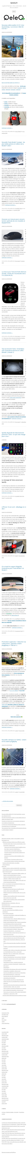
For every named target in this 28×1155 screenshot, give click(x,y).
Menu (14, 11)
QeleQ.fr (14, 3)
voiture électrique (5, 1023)
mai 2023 (4, 1047)
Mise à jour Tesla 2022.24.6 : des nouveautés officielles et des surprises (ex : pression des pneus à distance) (13, 1134)
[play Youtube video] (14, 118)
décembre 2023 (5, 1046)
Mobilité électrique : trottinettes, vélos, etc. (11, 903)
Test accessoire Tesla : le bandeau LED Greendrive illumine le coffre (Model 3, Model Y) (13, 350)
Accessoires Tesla (18, 631)
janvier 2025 (4, 1033)
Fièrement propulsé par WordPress (9, 1152)
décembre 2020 (5, 1084)
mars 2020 (4, 1093)
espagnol (20, 88)
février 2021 (4, 1080)
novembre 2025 (5, 1032)
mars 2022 (4, 1065)
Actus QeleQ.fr (18, 131)
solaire (16, 730)
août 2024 (4, 1040)
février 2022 (4, 1067)
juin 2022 (4, 1060)
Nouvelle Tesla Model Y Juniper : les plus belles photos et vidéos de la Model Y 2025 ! (13, 144)
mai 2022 (4, 1061)
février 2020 (4, 1094)
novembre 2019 (5, 1100)
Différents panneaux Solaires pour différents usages (14, 842)
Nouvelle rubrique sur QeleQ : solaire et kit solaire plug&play (14, 740)
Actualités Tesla (18, 208)
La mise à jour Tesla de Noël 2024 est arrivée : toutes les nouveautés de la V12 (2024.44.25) (14, 273)
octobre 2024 (4, 1037)
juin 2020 (4, 1089)
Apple (16, 555)
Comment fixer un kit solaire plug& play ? (13, 850)
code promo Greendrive (15, 397)
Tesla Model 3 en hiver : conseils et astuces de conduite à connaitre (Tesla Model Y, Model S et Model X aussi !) (14, 964)
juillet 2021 (4, 1074)
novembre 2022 (5, 1053)
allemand (8, 89)
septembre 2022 (5, 1056)
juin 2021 (4, 1075)
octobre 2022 (4, 1054)
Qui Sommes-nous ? (6, 904)
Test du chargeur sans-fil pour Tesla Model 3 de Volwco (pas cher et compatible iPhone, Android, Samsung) (13, 981)
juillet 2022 (4, 1058)
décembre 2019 (5, 1098)
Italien (24, 88)
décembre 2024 (5, 1035)
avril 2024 (4, 1044)
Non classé (17, 261)
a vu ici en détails (14, 690)
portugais (13, 89)
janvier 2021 (4, 1082)
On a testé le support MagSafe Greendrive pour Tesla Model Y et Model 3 (13, 568)
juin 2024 (4, 1042)
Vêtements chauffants (7, 887)
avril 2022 (4, 1063)
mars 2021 (4, 1079)
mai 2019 (4, 1101)
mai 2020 (4, 1091)
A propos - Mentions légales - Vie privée (10, 1112)
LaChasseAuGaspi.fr (11, 1004)
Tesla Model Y (9, 210)
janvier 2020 (4, 1096)
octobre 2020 (4, 1087)
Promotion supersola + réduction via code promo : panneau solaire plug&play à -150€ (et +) (14, 643)
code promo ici (15, 615)
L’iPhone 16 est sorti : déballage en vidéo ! (14, 508)
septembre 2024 (5, 1039)
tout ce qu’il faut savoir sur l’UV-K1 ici (11, 82)
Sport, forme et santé (7, 871)
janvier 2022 (4, 1068)
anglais (3, 89)
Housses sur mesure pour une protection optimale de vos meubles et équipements (13, 221)
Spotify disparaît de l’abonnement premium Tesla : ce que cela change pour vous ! (13, 434)
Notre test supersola (16, 716)
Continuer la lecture (7, 128)
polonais (18, 89)
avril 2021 (4, 1077)
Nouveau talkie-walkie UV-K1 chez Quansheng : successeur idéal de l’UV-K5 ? (13, 27)
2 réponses (4, 439)
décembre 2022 (5, 1051)
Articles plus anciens (7, 801)
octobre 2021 (4, 1072)
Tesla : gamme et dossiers (8, 913)
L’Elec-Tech (4, 866)
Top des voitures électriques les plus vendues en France (14, 995)
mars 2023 (4, 1049)
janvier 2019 (4, 1103)
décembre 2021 (5, 1070)
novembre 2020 (5, 1086)
